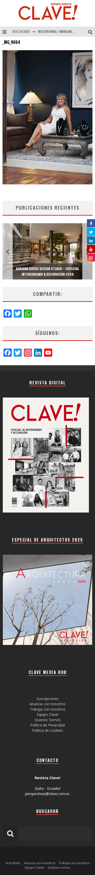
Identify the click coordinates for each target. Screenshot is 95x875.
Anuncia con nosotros (48, 703)
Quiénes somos (59, 867)
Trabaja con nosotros (47, 709)
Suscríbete (13, 863)
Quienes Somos (47, 719)
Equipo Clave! (48, 714)
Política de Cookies (47, 730)
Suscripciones (47, 698)
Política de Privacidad (47, 725)
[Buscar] (91, 31)
